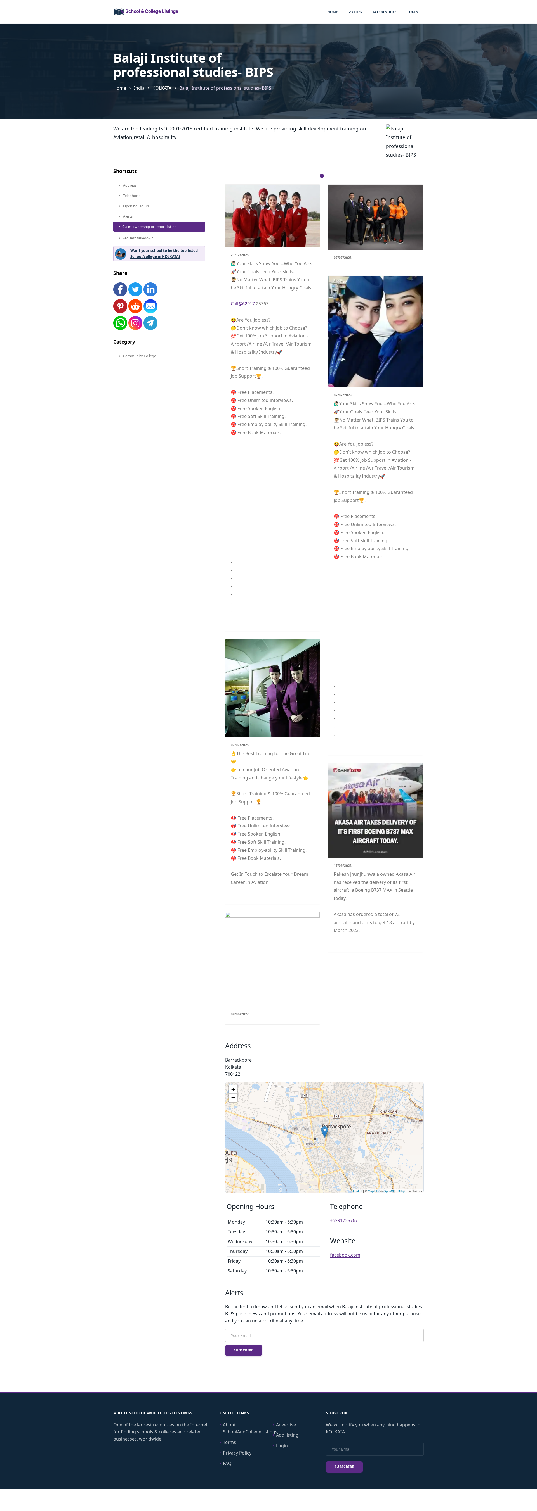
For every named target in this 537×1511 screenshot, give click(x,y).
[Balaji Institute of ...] (324, 1132)
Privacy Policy (237, 1453)
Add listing (287, 1435)
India (139, 88)
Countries (386, 11)
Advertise (286, 1425)
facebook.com (345, 1255)
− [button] (233, 1097)
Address (129, 185)
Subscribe (243, 1350)
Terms (229, 1442)
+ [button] (233, 1089)
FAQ (227, 1463)
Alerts (127, 216)
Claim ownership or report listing (149, 226)
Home (333, 12)
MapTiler (374, 1191)
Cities (356, 12)
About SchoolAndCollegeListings (250, 1428)
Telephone (131, 195)
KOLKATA (161, 88)
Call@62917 (243, 304)
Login (413, 11)
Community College (139, 355)
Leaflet (357, 1191)
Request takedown (138, 238)
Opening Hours (135, 205)
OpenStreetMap (394, 1191)
